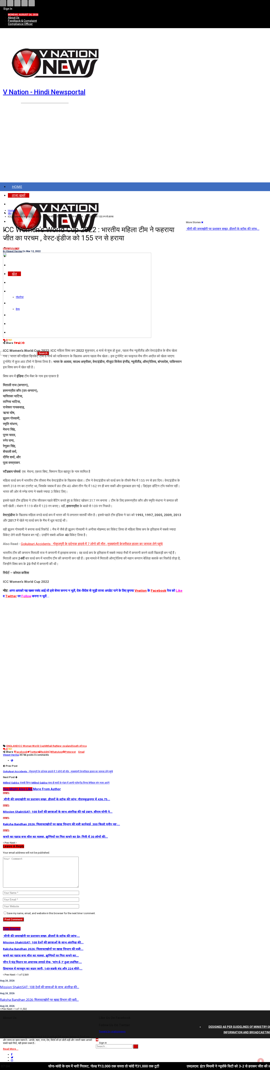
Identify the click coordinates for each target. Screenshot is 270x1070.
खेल (4, 249)
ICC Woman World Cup (31, 745)
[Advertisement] (135, 148)
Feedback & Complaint (22, 20)
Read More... (10, 1048)
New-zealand (64, 745)
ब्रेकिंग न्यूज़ (15, 249)
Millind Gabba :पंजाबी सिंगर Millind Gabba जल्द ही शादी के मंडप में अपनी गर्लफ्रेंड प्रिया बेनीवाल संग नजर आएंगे (56, 782)
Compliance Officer (20, 24)
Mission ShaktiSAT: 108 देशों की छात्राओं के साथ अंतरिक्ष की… (39, 987)
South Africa (79, 745)
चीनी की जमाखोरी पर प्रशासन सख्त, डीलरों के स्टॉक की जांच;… (222, 229)
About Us (13, 17)
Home (17, 186)
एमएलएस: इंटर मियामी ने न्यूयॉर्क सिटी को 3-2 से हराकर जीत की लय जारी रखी (209, 1066)
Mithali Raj (50, 745)
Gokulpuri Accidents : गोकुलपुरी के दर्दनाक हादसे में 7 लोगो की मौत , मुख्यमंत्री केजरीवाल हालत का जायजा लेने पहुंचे (92, 544)
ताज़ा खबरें (9, 249)
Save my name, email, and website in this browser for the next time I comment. (51, 913)
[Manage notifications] (261, 1061)
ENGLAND (12, 745)
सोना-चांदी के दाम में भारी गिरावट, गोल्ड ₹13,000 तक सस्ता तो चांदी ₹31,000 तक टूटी (76, 1066)
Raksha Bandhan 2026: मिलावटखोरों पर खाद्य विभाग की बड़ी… (39, 1000)
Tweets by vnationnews (112, 1031)
